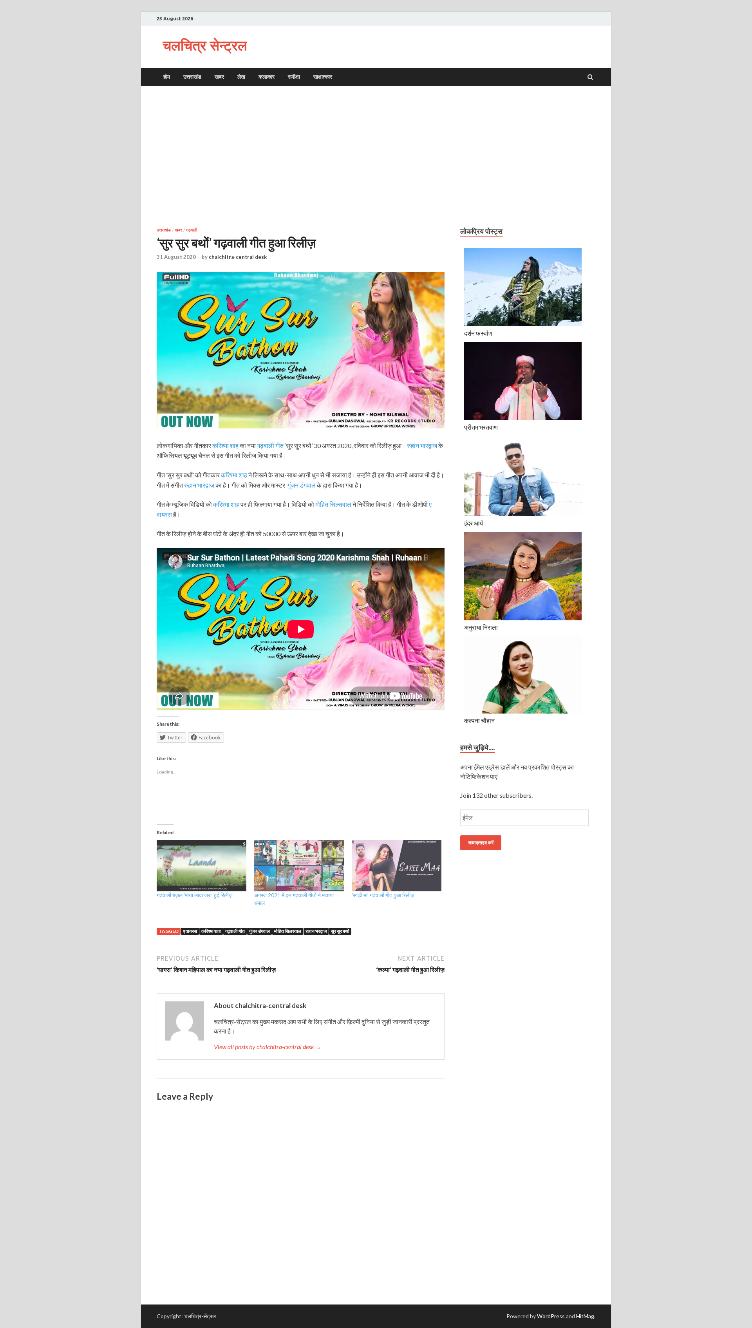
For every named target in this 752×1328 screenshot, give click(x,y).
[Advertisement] (376, 156)
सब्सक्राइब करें (481, 842)
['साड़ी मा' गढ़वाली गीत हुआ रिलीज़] (396, 865)
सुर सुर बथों (340, 931)
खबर (219, 77)
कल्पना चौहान (479, 720)
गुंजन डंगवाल (301, 485)
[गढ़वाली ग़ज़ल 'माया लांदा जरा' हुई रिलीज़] (201, 865)
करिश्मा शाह (225, 445)
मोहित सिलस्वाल (287, 931)
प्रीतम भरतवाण (481, 427)
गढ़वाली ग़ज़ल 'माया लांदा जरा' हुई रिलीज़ (195, 895)
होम (166, 77)
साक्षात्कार (322, 77)
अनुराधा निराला (481, 627)
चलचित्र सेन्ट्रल (205, 45)
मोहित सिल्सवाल (333, 504)
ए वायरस (190, 931)
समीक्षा (294, 77)
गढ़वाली (191, 230)
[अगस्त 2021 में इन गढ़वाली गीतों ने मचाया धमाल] (299, 865)
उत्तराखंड (192, 77)
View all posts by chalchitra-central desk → (268, 1046)
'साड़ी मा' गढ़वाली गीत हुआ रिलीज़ (383, 895)
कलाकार (266, 77)
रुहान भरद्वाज (316, 931)
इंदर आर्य (473, 523)
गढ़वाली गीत (270, 445)
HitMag (585, 1316)
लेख (241, 77)
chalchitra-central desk (238, 257)
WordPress (551, 1316)
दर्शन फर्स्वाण (478, 333)
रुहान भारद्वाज (422, 445)
